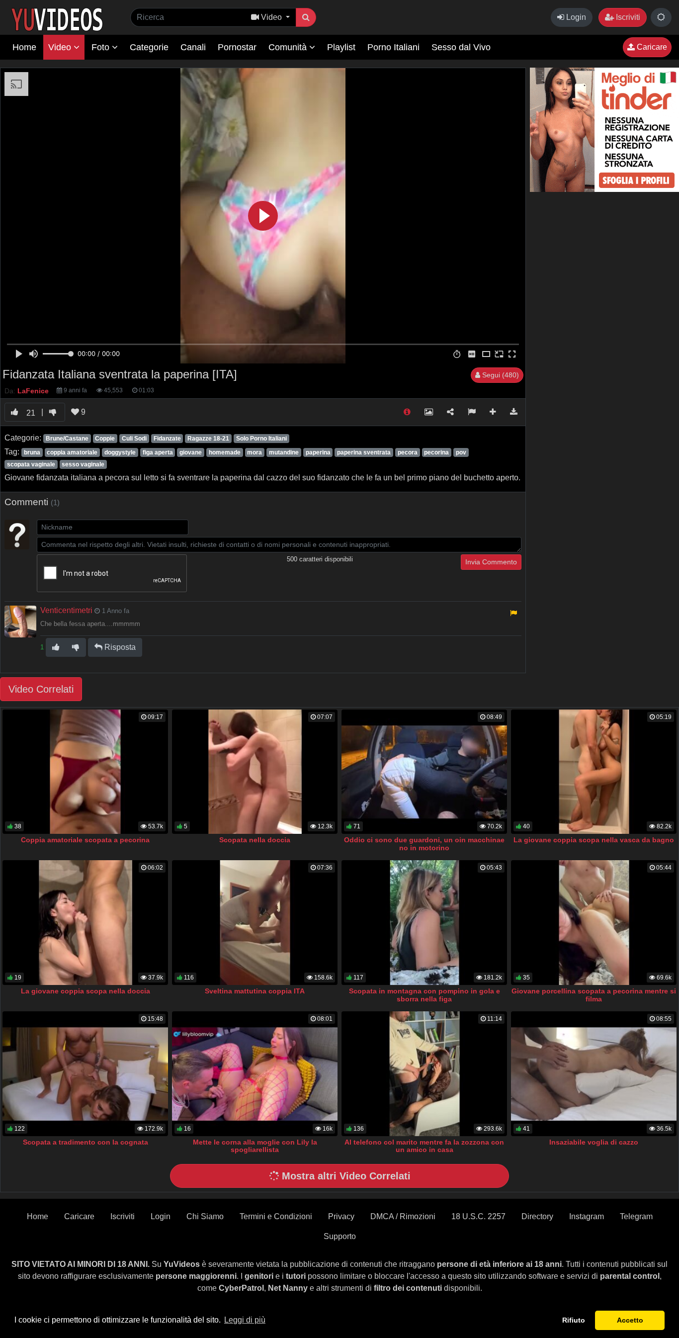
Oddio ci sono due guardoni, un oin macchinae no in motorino (424, 844)
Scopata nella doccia (254, 840)
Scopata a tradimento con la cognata (85, 1142)
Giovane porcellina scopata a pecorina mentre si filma (593, 995)
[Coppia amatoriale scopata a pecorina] (85, 772)
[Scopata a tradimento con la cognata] (85, 1073)
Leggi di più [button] (244, 1320)
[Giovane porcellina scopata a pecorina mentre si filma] (594, 922)
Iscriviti (627, 17)
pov (461, 452)
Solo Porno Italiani (261, 438)
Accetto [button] (630, 1320)
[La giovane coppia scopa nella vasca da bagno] (594, 772)
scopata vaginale (31, 464)
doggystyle (120, 452)
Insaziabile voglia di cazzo (593, 1142)
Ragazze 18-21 (208, 438)
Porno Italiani (393, 47)
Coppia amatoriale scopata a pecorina (85, 840)
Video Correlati (41, 689)
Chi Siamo (205, 1216)
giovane (190, 452)
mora (254, 452)
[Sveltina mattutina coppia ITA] (255, 922)
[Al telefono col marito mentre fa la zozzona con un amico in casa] (424, 1073)
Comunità (288, 47)
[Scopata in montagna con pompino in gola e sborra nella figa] (424, 922)
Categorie (149, 47)
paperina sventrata (364, 452)
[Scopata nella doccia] (255, 772)
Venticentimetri (66, 610)
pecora (408, 452)
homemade (225, 452)
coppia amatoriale (72, 452)
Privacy (341, 1216)
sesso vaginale (83, 464)
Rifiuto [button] (573, 1320)
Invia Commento (491, 562)
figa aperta (158, 452)
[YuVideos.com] (56, 18)
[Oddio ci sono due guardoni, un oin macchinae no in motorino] (424, 772)
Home (24, 47)
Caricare (651, 47)
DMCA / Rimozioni (402, 1216)
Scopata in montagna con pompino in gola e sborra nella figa (424, 995)
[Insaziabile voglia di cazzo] (594, 1073)
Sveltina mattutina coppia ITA (255, 991)
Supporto (340, 1236)
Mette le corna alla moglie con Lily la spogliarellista (255, 1146)
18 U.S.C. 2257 (478, 1216)
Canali (193, 47)
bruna (32, 452)
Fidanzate (167, 438)
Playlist (341, 47)
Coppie (105, 438)
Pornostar (237, 47)
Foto (101, 47)
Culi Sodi (134, 438)
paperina (318, 452)
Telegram (636, 1216)
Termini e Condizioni (276, 1216)
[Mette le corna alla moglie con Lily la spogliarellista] (255, 1073)
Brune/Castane (67, 438)
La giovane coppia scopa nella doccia (85, 991)
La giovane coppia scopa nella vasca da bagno (593, 840)
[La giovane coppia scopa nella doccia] (85, 922)
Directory (537, 1216)
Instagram (586, 1216)
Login (575, 17)
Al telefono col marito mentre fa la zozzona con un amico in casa (424, 1146)
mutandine (284, 452)
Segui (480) (499, 375)
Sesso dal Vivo (461, 47)
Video (61, 47)
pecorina (436, 452)
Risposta (119, 647)
